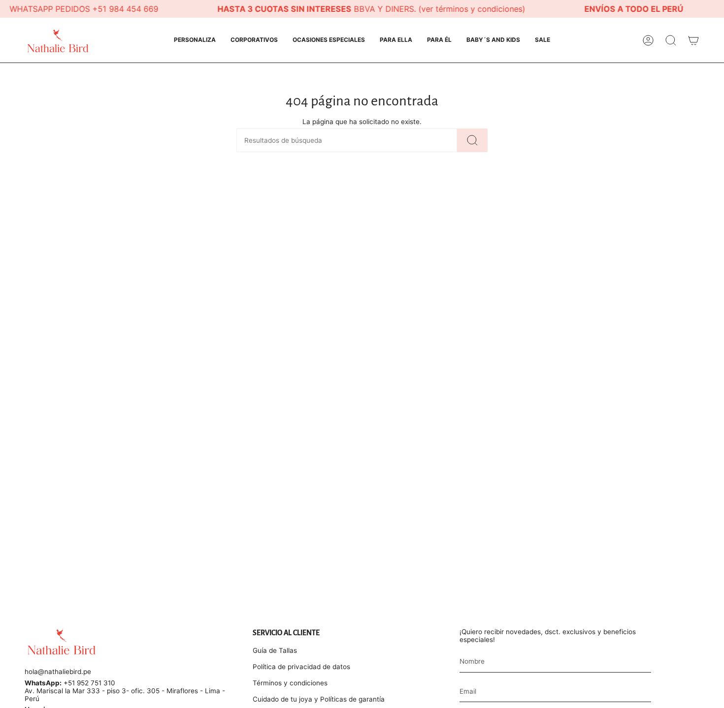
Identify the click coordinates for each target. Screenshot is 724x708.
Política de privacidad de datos (301, 667)
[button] (194, 40)
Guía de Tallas (275, 650)
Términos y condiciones (290, 683)
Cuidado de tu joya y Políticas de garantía (319, 699)
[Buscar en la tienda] (472, 140)
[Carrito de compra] (693, 40)
